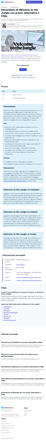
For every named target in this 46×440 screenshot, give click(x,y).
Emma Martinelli (11, 24)
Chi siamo (3, 421)
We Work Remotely (10, 320)
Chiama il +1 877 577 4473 (8, 425)
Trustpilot (9, 173)
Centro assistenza (6, 423)
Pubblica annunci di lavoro (34, 2)
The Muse (7, 310)
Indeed (6, 216)
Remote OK (7, 316)
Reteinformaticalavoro (11, 312)
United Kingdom (28, 410)
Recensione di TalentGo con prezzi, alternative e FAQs (21, 342)
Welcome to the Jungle (7, 55)
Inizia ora (23, 69)
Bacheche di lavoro (14, 7)
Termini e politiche (6, 432)
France (25, 412)
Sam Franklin (21, 264)
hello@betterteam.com (7, 427)
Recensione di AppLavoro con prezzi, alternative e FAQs (22, 367)
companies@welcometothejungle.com (29, 277)
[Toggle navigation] (44, 2)
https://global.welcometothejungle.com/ (29, 280)
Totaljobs (6, 308)
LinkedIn (6, 193)
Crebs (8, 238)
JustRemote (7, 306)
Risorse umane (4, 7)
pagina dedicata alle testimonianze (15, 181)
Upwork (6, 314)
